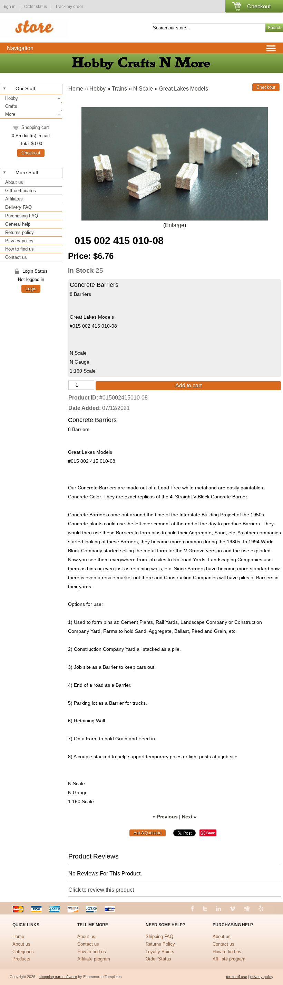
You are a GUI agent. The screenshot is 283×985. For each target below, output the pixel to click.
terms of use (236, 977)
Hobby (11, 98)
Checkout (30, 153)
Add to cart (188, 385)
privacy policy (261, 977)
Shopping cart (35, 127)
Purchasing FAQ (21, 215)
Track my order (69, 6)
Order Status (158, 958)
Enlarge (174, 225)
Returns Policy (160, 944)
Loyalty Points (160, 951)
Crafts (11, 106)
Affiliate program (93, 958)
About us (14, 182)
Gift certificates (20, 190)
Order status (36, 6)
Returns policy (19, 232)
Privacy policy (19, 240)
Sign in (9, 6)
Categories (23, 951)
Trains (119, 89)
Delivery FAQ (18, 207)
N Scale (143, 89)
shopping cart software (58, 977)
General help (17, 224)
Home (75, 89)
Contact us (16, 257)
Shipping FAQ (159, 936)
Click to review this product (101, 890)
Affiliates (14, 198)
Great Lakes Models (183, 89)
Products (21, 958)
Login (31, 288)
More (10, 114)
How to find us (19, 249)
